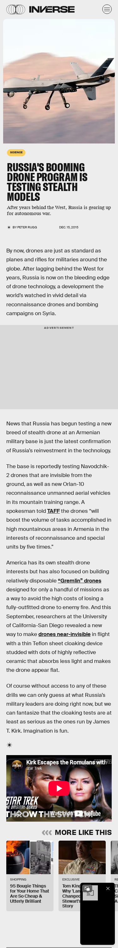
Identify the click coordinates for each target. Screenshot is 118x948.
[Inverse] (52, 9)
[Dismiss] (108, 888)
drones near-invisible (64, 634)
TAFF (53, 511)
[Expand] (87, 888)
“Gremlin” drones (79, 580)
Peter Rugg (27, 227)
